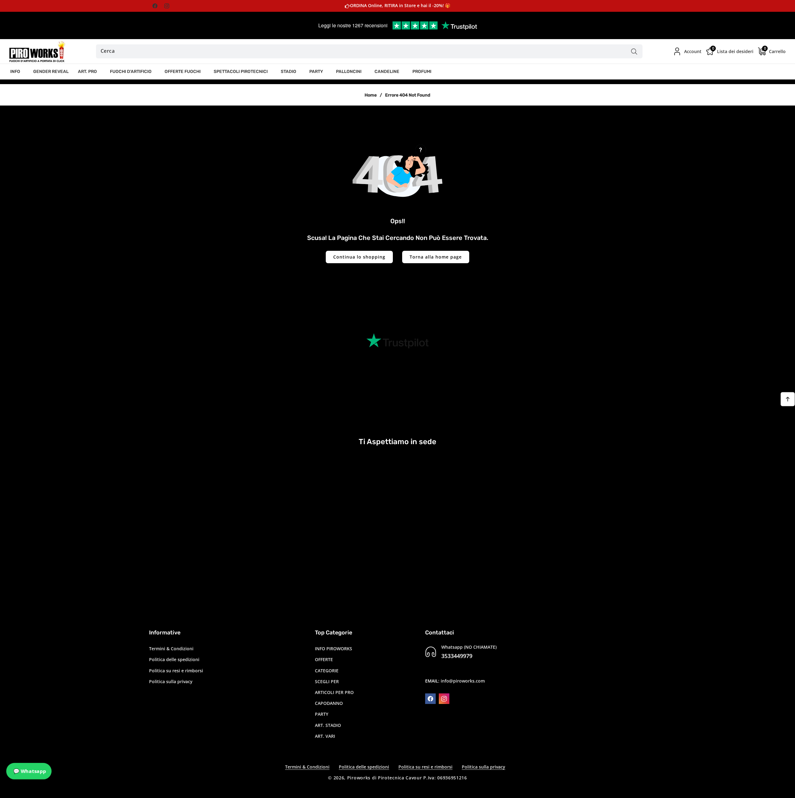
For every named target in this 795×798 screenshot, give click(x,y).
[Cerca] (634, 51)
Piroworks (358, 778)
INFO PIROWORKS (333, 648)
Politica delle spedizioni (174, 659)
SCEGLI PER (327, 681)
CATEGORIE (326, 671)
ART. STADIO (328, 725)
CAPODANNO (329, 703)
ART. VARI (325, 736)
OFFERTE (324, 659)
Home (371, 95)
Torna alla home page (436, 257)
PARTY (321, 714)
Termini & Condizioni (171, 648)
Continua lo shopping (359, 257)
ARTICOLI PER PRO (334, 692)
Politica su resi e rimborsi (176, 671)
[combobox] (369, 51)
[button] (17, 71)
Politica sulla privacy (171, 681)
